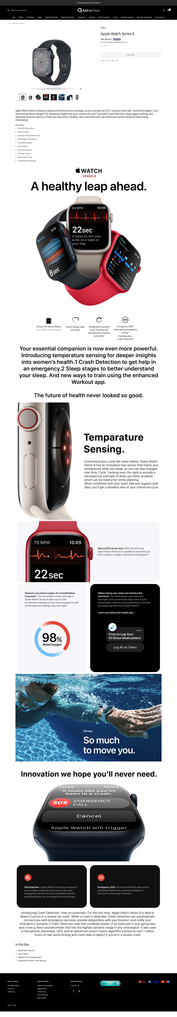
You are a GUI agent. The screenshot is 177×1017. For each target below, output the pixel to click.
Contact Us (11, 991)
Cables (39, 17)
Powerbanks (82, 17)
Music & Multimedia (51, 17)
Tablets (21, 17)
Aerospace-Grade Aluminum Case (29, 135)
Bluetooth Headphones (144, 17)
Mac (14, 17)
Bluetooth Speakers (127, 17)
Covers (115, 17)
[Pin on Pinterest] (109, 60)
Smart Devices (159, 17)
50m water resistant (24, 153)
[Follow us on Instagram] (79, 991)
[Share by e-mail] (116, 60)
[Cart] (168, 10)
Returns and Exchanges (45, 985)
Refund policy (41, 998)
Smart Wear (30, 17)
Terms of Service (42, 995)
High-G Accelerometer (25, 157)
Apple (103, 28)
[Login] (164, 10)
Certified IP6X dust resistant (27, 161)
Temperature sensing (24, 143)
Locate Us (11, 988)
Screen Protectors (104, 17)
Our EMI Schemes (13, 985)
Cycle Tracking (22, 146)
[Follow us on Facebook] (73, 991)
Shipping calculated (114, 42)
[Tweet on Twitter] (113, 60)
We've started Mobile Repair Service (88, 2)
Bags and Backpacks (67, 17)
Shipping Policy (42, 988)
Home (9, 23)
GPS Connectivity (23, 132)
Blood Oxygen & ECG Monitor (27, 139)
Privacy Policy (41, 991)
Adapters (92, 17)
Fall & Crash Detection (25, 150)
